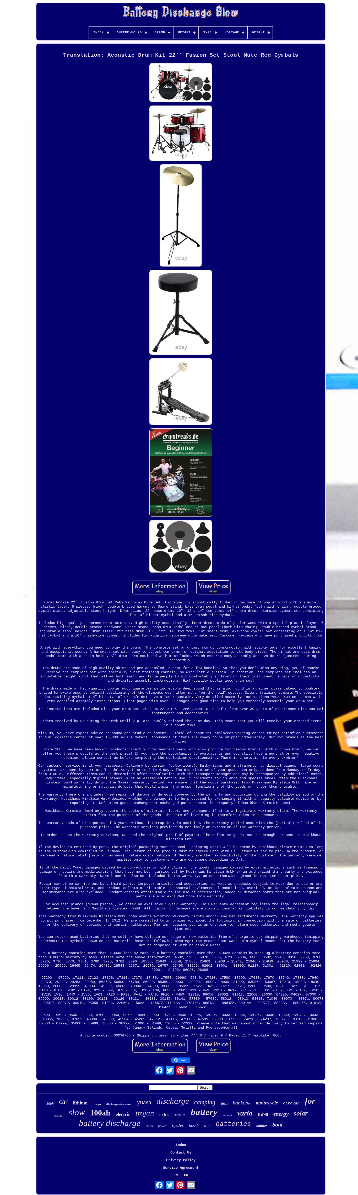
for (310, 1100)
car (63, 1101)
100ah (100, 1112)
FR (186, 1175)
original (58, 1115)
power (162, 1126)
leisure (180, 1115)
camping (204, 1102)
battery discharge (109, 1123)
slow (77, 1112)
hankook (242, 1102)
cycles (178, 1125)
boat (277, 1124)
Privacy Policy (181, 1160)
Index (181, 1145)
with (207, 1126)
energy (281, 1114)
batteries (233, 1124)
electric (123, 1114)
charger (97, 1104)
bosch (194, 1125)
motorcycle (267, 1102)
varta (245, 1113)
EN (175, 1175)
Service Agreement (181, 1168)
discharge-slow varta (119, 1104)
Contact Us (180, 1152)
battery (204, 1112)
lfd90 (263, 1114)
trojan (144, 1113)
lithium (80, 1102)
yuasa (144, 1102)
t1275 (149, 1126)
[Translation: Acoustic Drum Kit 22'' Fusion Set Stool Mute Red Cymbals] (181, 83)
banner (261, 1126)
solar (301, 1113)
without (227, 1115)
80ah (50, 1103)
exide (164, 1114)
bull (224, 1103)
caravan (291, 1103)
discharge (172, 1100)
